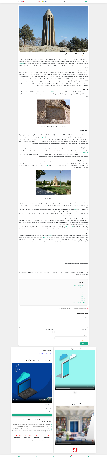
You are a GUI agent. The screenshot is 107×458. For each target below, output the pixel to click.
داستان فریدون (82, 287)
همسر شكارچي (82, 296)
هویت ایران (45, 165)
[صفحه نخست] (88, 456)
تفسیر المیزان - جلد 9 (81, 298)
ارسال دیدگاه (84, 343)
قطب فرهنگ (77, 78)
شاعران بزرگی (53, 91)
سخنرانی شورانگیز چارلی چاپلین (79, 285)
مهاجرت (75, 209)
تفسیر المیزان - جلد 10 (81, 294)
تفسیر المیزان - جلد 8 (81, 300)
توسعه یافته (43, 137)
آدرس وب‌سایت (85, 335)
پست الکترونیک (50, 329)
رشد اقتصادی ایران (69, 226)
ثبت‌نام (32, 415)
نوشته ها (61, 308)
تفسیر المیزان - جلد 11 (81, 292)
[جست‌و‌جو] (36, 456)
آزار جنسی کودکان (82, 289)
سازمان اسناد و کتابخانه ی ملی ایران (17, 353)
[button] (53, 456)
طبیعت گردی (85, 152)
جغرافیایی (50, 235)
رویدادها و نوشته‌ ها (66, 308)
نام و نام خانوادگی (84, 329)
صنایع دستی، (45, 237)
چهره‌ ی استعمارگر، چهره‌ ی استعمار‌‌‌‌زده (79, 302)
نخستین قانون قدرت (81, 291)
